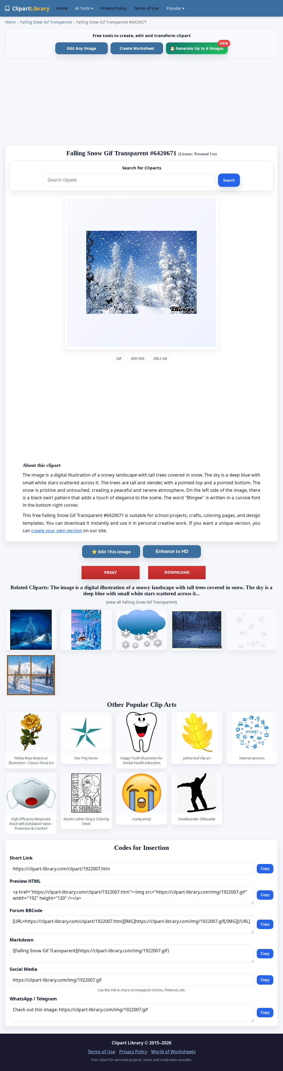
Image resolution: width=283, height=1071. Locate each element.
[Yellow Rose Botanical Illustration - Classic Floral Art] (31, 732)
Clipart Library (127, 1043)
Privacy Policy (113, 8)
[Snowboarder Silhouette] (197, 793)
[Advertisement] (141, 101)
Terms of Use (146, 8)
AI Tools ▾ (84, 8)
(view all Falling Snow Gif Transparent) (141, 602)
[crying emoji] (141, 793)
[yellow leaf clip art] (197, 732)
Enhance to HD (172, 551)
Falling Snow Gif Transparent (46, 22)
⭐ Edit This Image (111, 551)
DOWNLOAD (177, 572)
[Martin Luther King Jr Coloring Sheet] (86, 793)
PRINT (110, 572)
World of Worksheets (173, 1052)
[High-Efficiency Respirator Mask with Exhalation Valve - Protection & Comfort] (31, 793)
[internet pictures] (252, 732)
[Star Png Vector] (86, 732)
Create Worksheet (137, 48)
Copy (265, 868)
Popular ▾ (175, 8)
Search (229, 180)
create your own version (56, 530)
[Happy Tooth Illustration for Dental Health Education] (141, 732)
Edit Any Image (81, 48)
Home (61, 8)
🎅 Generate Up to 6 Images (199, 46)
